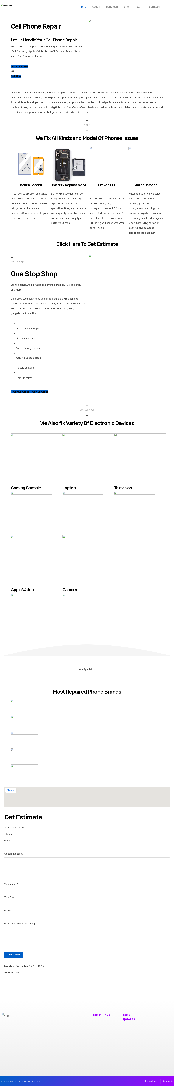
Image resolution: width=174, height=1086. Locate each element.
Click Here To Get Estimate (87, 244)
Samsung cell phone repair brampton (128, 1056)
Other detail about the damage (20, 923)
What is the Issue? (13, 853)
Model (7, 840)
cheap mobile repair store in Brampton (128, 1042)
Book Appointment (101, 1033)
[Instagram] (3, 1043)
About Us (95, 1023)
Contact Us (96, 1028)
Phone (7, 910)
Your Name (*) (11, 884)
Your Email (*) (11, 897)
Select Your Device (14, 827)
